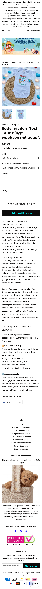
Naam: (5, 173)
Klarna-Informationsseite (21, 443)
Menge (5, 190)
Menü (7, 31)
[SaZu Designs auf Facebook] (16, 532)
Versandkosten (21, 148)
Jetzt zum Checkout (21, 213)
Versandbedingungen (21, 440)
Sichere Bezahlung (21, 446)
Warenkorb (35, 31)
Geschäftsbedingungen (21, 428)
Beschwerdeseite (21, 449)
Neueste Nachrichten (21, 455)
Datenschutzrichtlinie (21, 431)
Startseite (5, 62)
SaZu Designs (24, 573)
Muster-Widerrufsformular (21, 437)
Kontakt (21, 424)
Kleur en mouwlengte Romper (15, 163)
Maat (4, 154)
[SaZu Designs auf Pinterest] (21, 532)
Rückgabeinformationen (21, 434)
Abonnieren (31, 566)
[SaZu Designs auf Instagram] (26, 532)
